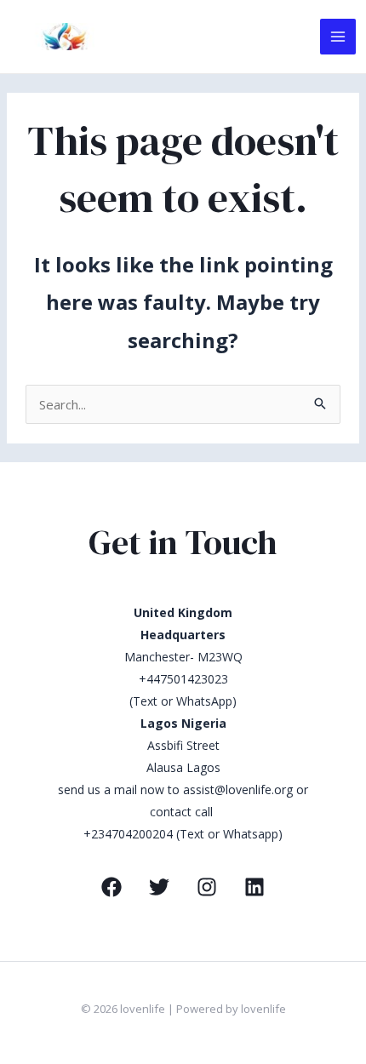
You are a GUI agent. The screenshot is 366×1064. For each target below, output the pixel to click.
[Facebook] (111, 887)
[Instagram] (207, 887)
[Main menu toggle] (338, 37)
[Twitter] (159, 887)
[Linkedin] (254, 887)
